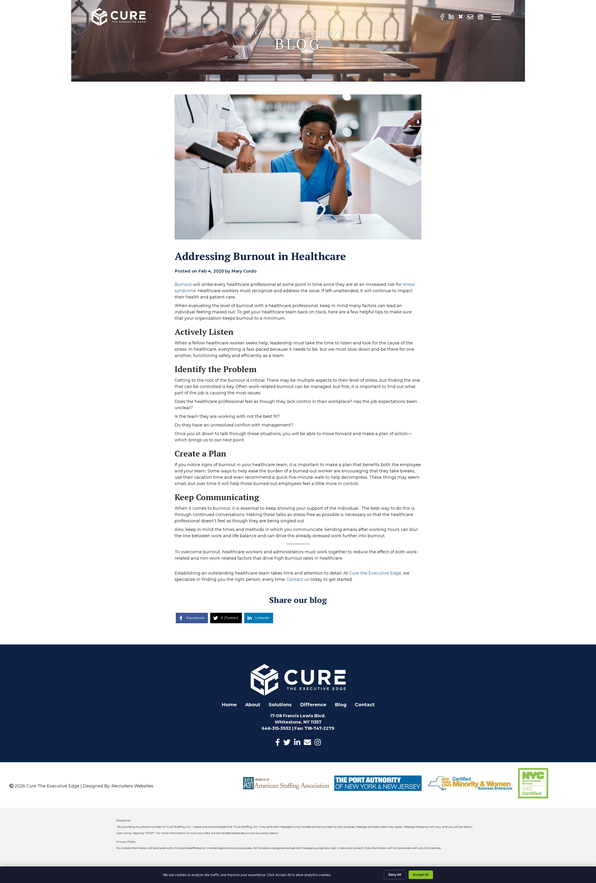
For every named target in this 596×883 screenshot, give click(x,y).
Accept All (421, 874)
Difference (313, 704)
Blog (340, 704)
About (252, 704)
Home (229, 704)
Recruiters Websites (132, 786)
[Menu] (496, 17)
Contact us (298, 579)
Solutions (280, 704)
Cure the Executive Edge (375, 573)
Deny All (394, 874)
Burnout (184, 284)
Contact (365, 704)
